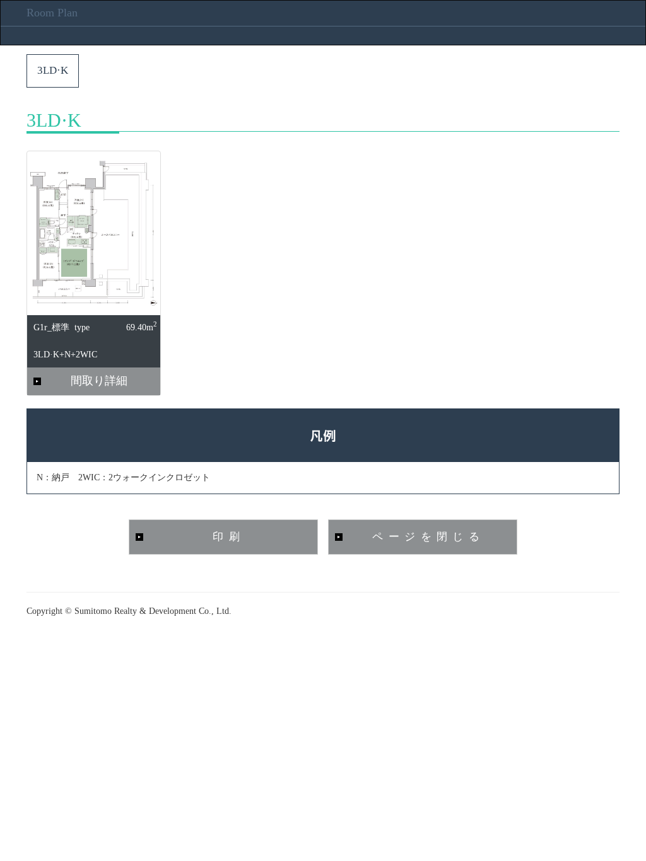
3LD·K (52, 70)
